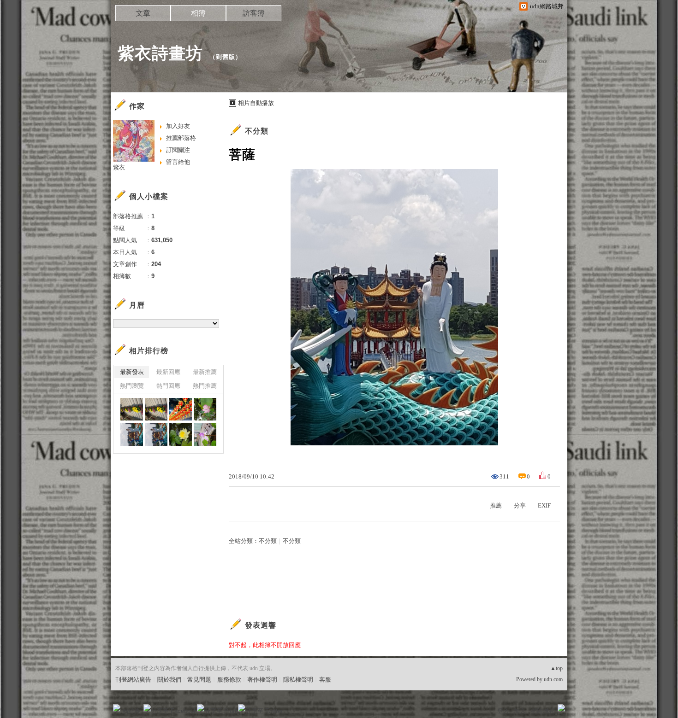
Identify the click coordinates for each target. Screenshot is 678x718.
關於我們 (169, 679)
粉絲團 (132, 710)
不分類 (256, 131)
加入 (520, 710)
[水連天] (180, 409)
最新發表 (132, 371)
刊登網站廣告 (133, 679)
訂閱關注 (178, 149)
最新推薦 (205, 371)
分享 (520, 505)
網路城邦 (543, 710)
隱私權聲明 (298, 679)
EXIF (544, 505)
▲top (556, 668)
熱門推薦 (205, 385)
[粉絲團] (116, 708)
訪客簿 (254, 13)
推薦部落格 (181, 137)
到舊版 (225, 56)
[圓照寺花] (131, 409)
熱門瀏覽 (132, 385)
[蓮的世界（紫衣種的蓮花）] (205, 434)
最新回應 (168, 371)
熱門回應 (168, 385)
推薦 (496, 505)
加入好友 (178, 126)
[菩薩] (131, 434)
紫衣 (119, 167)
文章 (143, 13)
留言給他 (178, 161)
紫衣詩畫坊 (160, 53)
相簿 (198, 13)
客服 (325, 679)
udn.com (553, 679)
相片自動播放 (256, 102)
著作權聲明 (262, 679)
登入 (503, 710)
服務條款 (229, 679)
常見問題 (199, 679)
